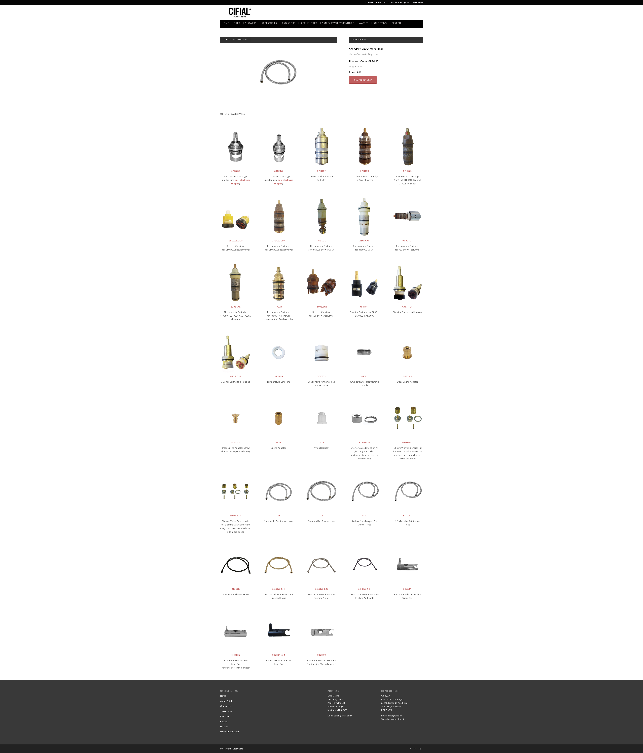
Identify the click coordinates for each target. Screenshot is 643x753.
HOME (225, 23)
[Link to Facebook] (410, 748)
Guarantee (225, 706)
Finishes (224, 726)
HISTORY (382, 2)
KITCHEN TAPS (308, 23)
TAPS (237, 23)
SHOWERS (250, 23)
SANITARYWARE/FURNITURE (338, 23)
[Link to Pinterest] (415, 748)
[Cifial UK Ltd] (240, 12)
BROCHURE (418, 2)
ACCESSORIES (269, 23)
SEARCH (396, 23)
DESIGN (393, 2)
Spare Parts (226, 711)
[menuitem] (370, 2)
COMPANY (370, 2)
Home (223, 695)
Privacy (224, 721)
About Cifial (226, 701)
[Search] (422, 23)
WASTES (363, 23)
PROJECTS (404, 2)
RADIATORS (288, 23)
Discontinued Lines (229, 731)
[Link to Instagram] (420, 748)
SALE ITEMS (380, 23)
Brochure (225, 716)
